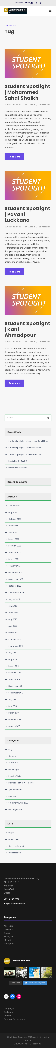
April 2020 (12, 626)
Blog (10, 749)
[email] (32, 3)
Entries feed (13, 839)
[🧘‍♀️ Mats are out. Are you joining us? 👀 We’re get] (34, 972)
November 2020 (15, 579)
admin (31, 105)
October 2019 (14, 639)
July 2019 (12, 652)
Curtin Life (13, 762)
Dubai (7, 933)
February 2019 (14, 672)
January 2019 (14, 679)
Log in (11, 832)
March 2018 (13, 713)
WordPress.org (14, 852)
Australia (8, 925)
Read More (14, 156)
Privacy (7, 1015)
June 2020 (13, 612)
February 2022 (14, 546)
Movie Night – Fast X (17, 461)
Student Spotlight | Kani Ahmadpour (24, 454)
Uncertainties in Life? (17, 467)
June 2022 (13, 525)
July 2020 (12, 606)
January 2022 (14, 552)
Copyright (9, 1008)
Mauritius (8, 940)
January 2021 (14, 566)
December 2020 (15, 572)
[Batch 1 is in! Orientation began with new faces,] (21, 972)
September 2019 (15, 646)
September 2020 (16, 592)
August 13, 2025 (13, 105)
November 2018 (15, 686)
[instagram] (40, 3)
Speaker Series (15, 789)
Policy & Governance (14, 1019)
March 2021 (13, 559)
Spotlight (44, 105)
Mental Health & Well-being (20, 783)
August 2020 (14, 599)
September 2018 (15, 693)
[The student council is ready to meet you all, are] (46, 972)
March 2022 (13, 539)
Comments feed (16, 846)
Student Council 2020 (18, 803)
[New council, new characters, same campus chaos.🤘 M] (9, 972)
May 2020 (12, 619)
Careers (12, 756)
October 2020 (14, 586)
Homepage (13, 769)
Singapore (9, 943)
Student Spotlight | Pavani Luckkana (24, 447)
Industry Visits (14, 776)
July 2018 (12, 699)
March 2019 (13, 666)
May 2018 (12, 706)
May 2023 (12, 512)
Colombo (8, 929)
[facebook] (36, 3)
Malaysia (8, 936)
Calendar (19, 3)
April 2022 (12, 532)
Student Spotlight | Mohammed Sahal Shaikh (27, 92)
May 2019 (12, 659)
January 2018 (14, 726)
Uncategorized (15, 809)
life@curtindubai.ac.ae (15, 903)
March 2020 (13, 632)
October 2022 (14, 519)
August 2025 (14, 505)
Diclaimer (9, 1012)
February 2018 (14, 719)
